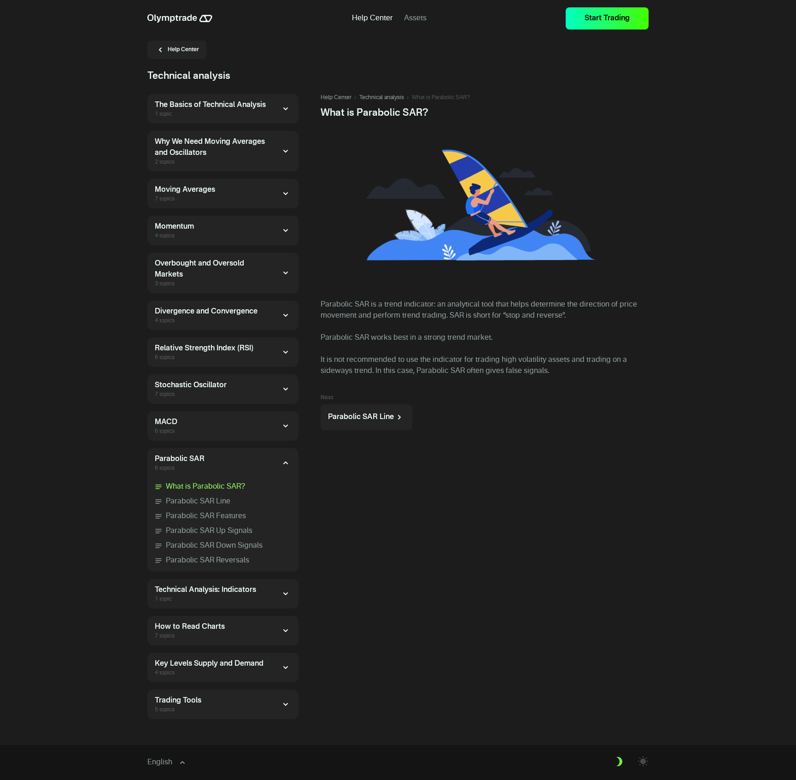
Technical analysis (381, 97)
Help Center (336, 97)
